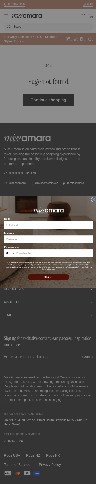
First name (7, 233)
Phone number (9, 247)
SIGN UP (46, 277)
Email (5, 219)
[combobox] (7, 253)
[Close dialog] (92, 199)
